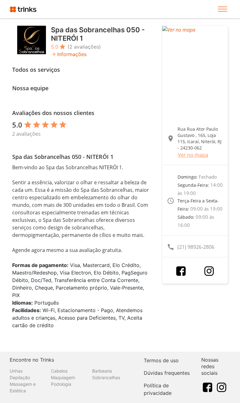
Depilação (20, 377)
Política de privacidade (158, 389)
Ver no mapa (193, 154)
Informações (72, 54)
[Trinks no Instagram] (221, 387)
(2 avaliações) (84, 47)
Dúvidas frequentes (167, 373)
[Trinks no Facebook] (207, 387)
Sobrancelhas (106, 377)
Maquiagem (63, 377)
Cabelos (59, 371)
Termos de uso (161, 360)
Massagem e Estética (23, 387)
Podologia (61, 384)
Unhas (16, 371)
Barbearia (102, 371)
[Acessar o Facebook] (181, 271)
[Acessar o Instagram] (209, 271)
